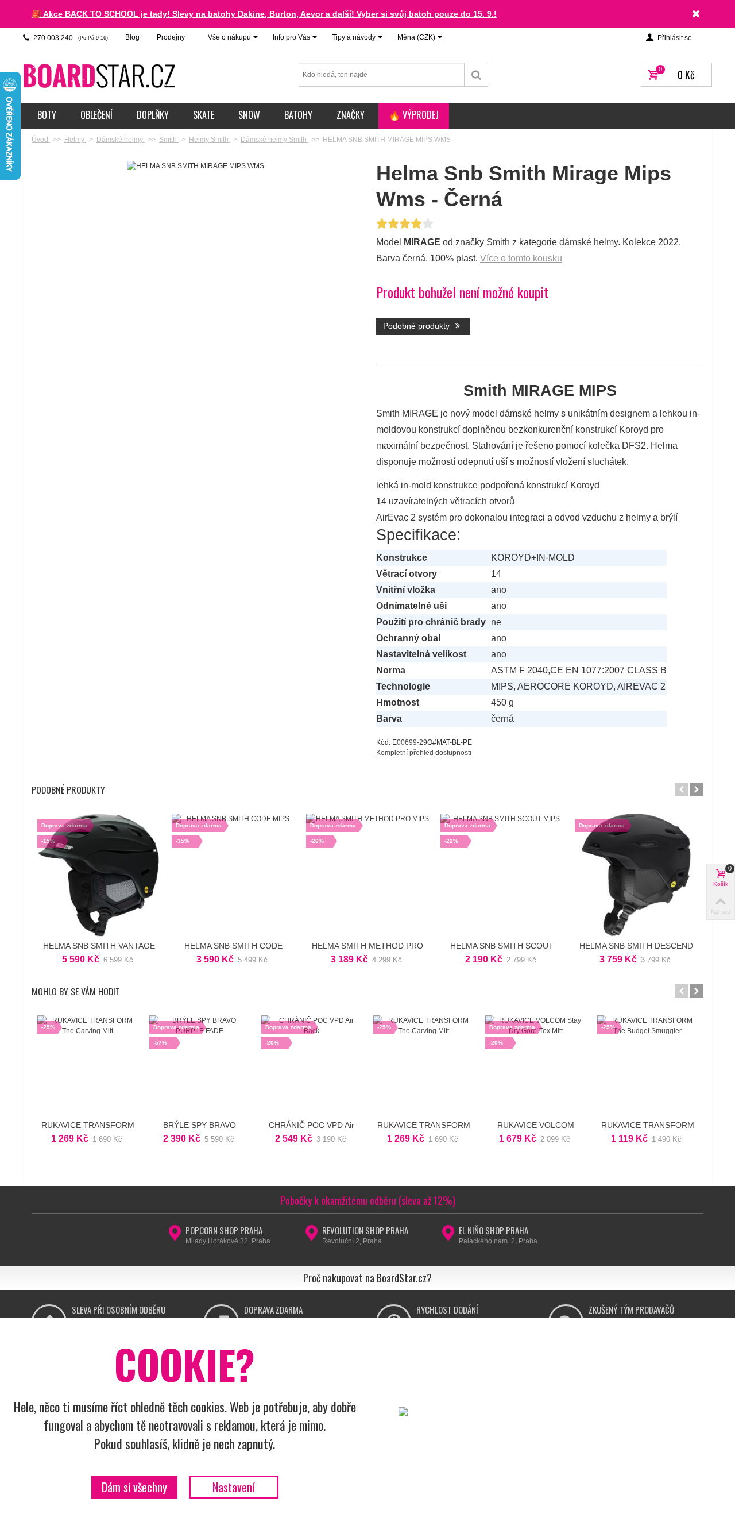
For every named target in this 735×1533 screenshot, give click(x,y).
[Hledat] (476, 75)
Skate (203, 115)
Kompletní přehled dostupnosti (423, 753)
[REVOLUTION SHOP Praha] (311, 1236)
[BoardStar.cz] (100, 75)
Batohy (298, 115)
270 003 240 (70, 38)
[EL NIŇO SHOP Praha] (448, 1236)
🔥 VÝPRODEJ (414, 115)
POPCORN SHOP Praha (223, 1230)
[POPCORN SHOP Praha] (175, 1236)
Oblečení (96, 115)
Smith (498, 242)
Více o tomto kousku (521, 258)
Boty (46, 115)
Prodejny (171, 37)
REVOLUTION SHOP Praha (365, 1230)
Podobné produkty (417, 325)
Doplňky (153, 115)
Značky (350, 115)
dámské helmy (588, 242)
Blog (132, 37)
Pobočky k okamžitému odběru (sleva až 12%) (367, 1200)
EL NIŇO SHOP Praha (493, 1230)
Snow (249, 115)
